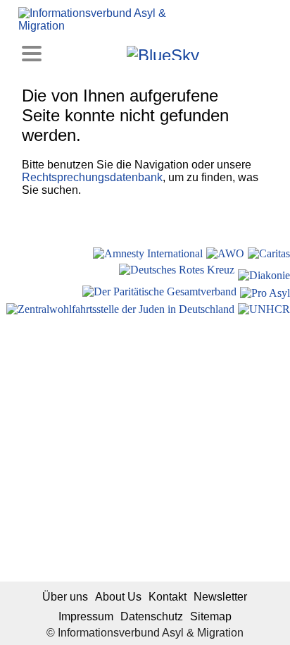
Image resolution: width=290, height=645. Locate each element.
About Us (118, 597)
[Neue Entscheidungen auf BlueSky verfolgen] (163, 53)
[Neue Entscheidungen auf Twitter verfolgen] (211, 52)
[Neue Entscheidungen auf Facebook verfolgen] (95, 52)
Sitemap (211, 616)
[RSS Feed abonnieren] (249, 52)
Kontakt (168, 597)
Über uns (65, 597)
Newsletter (220, 597)
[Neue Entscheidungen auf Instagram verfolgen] (114, 52)
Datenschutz (151, 616)
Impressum (85, 616)
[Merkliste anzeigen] (76, 52)
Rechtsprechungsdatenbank (92, 177)
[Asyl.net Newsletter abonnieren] (230, 52)
